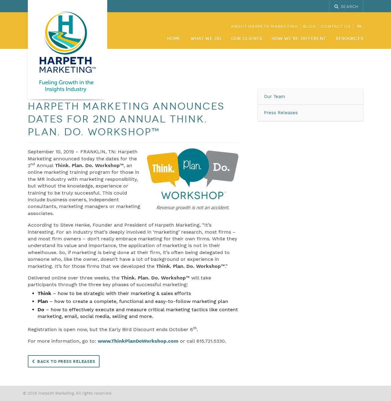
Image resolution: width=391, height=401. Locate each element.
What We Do (206, 38)
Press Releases (281, 112)
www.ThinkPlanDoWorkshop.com (138, 341)
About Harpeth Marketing (264, 26)
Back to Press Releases (66, 361)
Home (174, 38)
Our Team (274, 96)
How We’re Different (299, 38)
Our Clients (246, 38)
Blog (309, 26)
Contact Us (336, 26)
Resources (349, 38)
